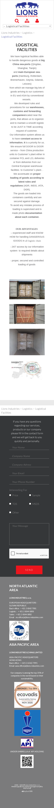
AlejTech (26, 788)
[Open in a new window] (27, 791)
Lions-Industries (10, 32)
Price (14, 495)
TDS (14, 503)
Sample (34, 495)
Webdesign (15, 787)
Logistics (27, 32)
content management (31, 787)
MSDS (34, 503)
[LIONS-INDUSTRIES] (27, 9)
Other (14, 512)
